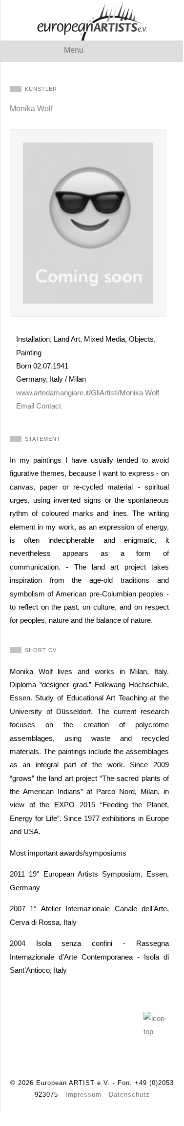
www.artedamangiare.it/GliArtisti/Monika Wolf (87, 393)
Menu (73, 50)
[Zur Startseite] (92, 20)
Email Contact (38, 406)
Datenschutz (129, 1094)
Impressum (83, 1094)
